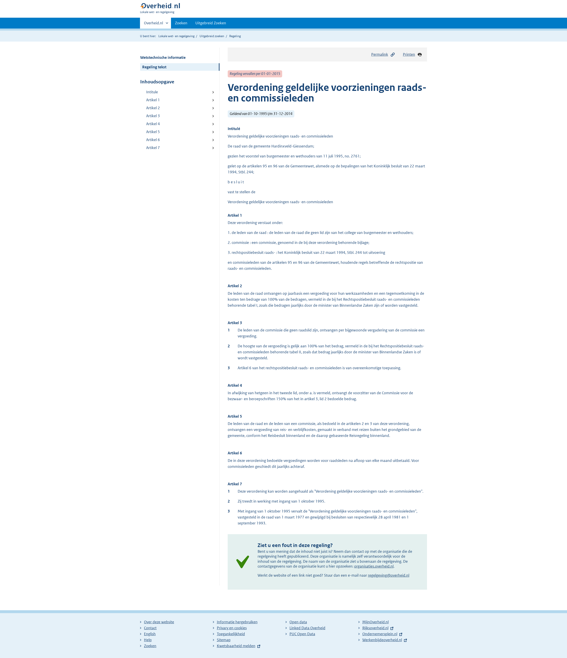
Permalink (379, 54)
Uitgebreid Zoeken (210, 23)
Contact (150, 627)
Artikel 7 (153, 147)
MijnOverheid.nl (375, 622)
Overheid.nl (153, 25)
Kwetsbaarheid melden (236, 645)
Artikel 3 (153, 115)
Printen (409, 54)
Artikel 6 (153, 139)
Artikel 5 (153, 131)
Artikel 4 (153, 123)
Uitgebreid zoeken (212, 36)
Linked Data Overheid (307, 627)
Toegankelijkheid (231, 633)
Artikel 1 (153, 100)
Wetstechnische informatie (163, 57)
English (150, 633)
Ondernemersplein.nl (379, 633)
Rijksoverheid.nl (375, 627)
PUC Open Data (302, 633)
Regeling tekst (154, 67)
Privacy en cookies (232, 627)
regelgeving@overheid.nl (388, 575)
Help (148, 639)
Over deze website (159, 622)
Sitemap (224, 639)
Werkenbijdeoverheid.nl (382, 639)
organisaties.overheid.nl (374, 566)
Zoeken (181, 23)
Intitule (152, 92)
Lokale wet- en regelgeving (176, 36)
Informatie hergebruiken (237, 622)
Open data (298, 622)
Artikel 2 (153, 107)
